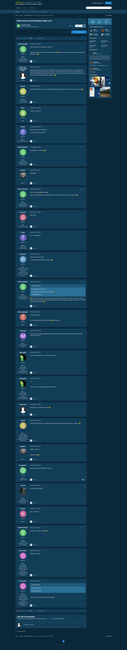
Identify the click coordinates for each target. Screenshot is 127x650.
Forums (17, 11)
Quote (35, 61)
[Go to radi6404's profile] (102, 34)
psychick (23, 254)
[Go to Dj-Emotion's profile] (23, 555)
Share (71, 25)
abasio (94, 29)
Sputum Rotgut (26, 25)
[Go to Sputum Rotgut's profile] (18, 25)
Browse (18, 7)
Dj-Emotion (22, 550)
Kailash (22, 86)
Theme (57, 644)
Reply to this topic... (29, 624)
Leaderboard (44, 11)
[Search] (110, 8)
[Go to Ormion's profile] (23, 490)
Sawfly (106, 29)
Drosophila (96, 34)
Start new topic (65, 32)
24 (23, 267)
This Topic (104, 7)
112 (23, 343)
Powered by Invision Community (63, 647)
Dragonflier (22, 465)
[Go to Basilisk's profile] (23, 175)
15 (23, 120)
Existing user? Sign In (97, 3)
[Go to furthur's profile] (23, 132)
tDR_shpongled (23, 312)
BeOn (22, 108)
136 (23, 99)
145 (23, 563)
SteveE (46, 192)
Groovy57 (22, 212)
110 (23, 324)
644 (23, 478)
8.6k (23, 498)
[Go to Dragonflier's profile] (23, 470)
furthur (22, 127)
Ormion (22, 485)
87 (23, 56)
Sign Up (108, 3)
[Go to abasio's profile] (91, 30)
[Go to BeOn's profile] (23, 113)
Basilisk (22, 170)
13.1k (23, 433)
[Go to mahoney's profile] (23, 336)
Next (31, 38)
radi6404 (107, 34)
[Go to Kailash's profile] (23, 91)
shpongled (22, 352)
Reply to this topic (79, 32)
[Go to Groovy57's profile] (23, 217)
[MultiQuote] (31, 61)
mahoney (23, 331)
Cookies (70, 644)
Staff (29, 11)
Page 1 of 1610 (40, 38)
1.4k (23, 245)
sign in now (49, 618)
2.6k (23, 365)
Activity (24, 7)
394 (23, 521)
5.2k (23, 183)
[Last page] (34, 38)
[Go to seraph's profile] (23, 425)
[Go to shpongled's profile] (23, 357)
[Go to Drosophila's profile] (91, 34)
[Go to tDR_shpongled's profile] (23, 317)
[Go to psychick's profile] (23, 259)
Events (23, 11)
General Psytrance (34, 26)
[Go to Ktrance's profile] (23, 514)
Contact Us (63, 644)
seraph (22, 420)
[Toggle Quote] (32, 285)
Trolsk (23, 232)
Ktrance (22, 508)
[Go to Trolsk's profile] (23, 237)
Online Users (35, 11)
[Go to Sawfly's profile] (102, 30)
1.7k (23, 139)
